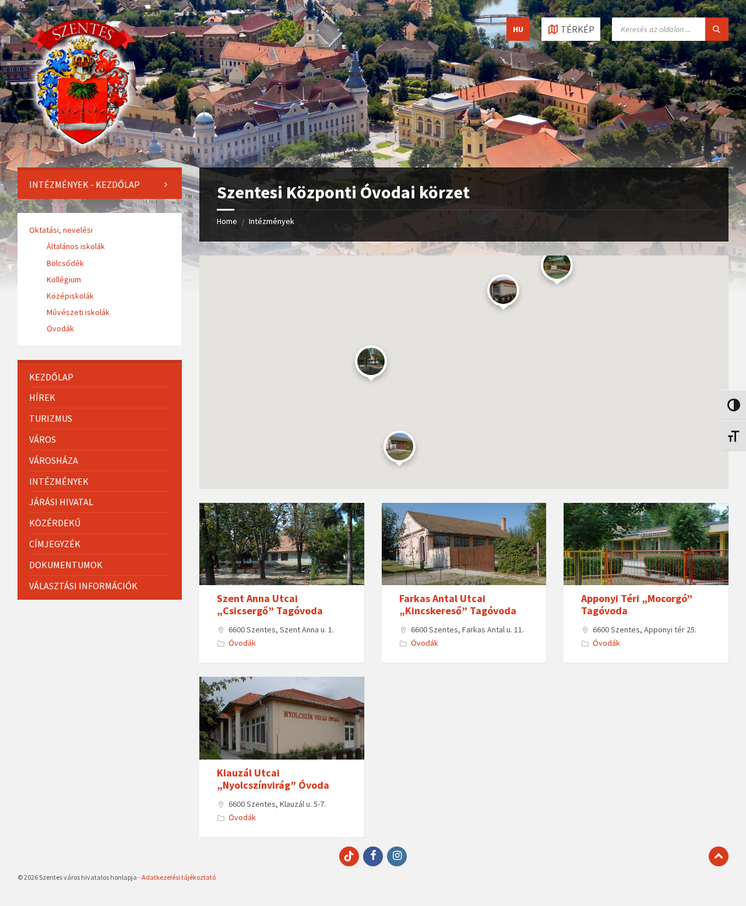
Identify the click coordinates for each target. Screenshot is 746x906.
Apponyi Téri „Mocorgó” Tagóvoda (636, 605)
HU (518, 29)
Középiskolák (70, 296)
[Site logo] (82, 145)
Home (227, 221)
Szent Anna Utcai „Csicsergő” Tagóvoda (270, 605)
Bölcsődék (65, 263)
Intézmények (271, 221)
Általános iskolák (76, 246)
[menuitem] (99, 184)
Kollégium (64, 279)
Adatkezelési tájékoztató (179, 877)
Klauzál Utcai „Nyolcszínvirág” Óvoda (273, 779)
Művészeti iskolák (78, 312)
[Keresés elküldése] (717, 29)
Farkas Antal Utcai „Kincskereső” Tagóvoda (457, 605)
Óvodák (242, 643)
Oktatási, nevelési (61, 230)
